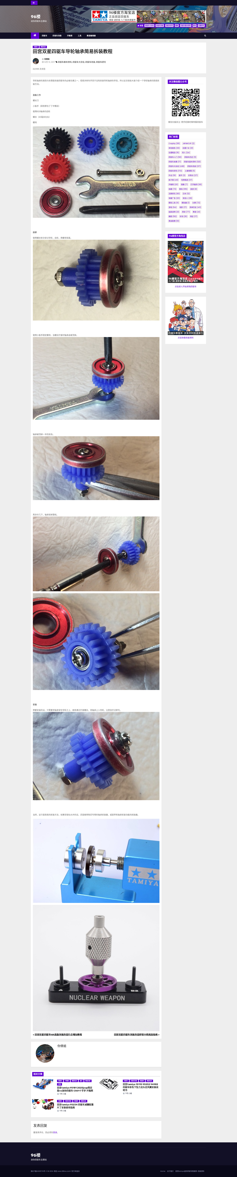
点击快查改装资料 (186, 337)
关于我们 (170, 1171)
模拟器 (186, 202)
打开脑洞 (196, 184)
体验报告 (174, 148)
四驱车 (44, 35)
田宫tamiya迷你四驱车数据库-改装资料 (189, 1171)
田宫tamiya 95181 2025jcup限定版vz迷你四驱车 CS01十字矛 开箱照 (75, 1089)
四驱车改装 (159, 26)
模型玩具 (43, 47)
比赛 (196, 202)
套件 (182, 175)
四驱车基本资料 (185, 26)
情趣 (184, 184)
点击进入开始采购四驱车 (186, 286)
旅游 (193, 189)
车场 (183, 216)
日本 (186, 193)
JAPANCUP (189, 143)
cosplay (174, 143)
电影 (183, 207)
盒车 (81, 1081)
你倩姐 (46, 59)
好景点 (193, 175)
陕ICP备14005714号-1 (39, 1171)
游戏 (173, 207)
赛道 (196, 212)
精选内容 (87, 1081)
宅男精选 (186, 180)
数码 (194, 26)
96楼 (35, 16)
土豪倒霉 (190, 171)
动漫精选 (174, 152)
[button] (205, 35)
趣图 (176, 26)
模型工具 (174, 202)
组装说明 (174, 212)
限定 (193, 216)
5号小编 (62, 1094)
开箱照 (69, 35)
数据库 (142, 1081)
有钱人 (187, 198)
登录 (55, 1132)
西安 (186, 212)
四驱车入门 (175, 157)
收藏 (172, 189)
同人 (186, 152)
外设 (172, 175)
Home (162, 1171)
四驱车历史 (190, 157)
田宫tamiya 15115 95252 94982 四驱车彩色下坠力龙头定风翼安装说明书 (140, 1087)
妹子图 (173, 180)
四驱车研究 (169, 26)
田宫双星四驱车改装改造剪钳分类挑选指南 (136, 1034)
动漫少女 (188, 148)
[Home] (35, 36)
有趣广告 (174, 198)
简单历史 (195, 207)
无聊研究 (201, 26)
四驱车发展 (175, 161)
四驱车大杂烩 (149, 26)
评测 (59, 1084)
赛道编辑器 (91, 35)
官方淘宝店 (76, 1171)
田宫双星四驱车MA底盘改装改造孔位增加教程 (58, 1034)
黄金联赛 (174, 221)
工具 (79, 35)
